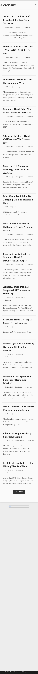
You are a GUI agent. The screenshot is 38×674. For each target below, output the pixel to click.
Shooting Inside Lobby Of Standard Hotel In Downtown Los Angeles (17, 257)
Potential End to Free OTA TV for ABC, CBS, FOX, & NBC (18, 50)
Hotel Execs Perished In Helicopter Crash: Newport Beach (18, 227)
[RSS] (22, 663)
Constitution (18, 387)
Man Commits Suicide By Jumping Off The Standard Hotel (18, 199)
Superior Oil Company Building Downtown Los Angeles (16, 169)
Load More (19, 491)
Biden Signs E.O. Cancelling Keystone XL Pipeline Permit (18, 347)
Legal (16, 414)
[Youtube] (16, 663)
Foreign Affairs (19, 440)
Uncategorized (19, 87)
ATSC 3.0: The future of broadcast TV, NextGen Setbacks (16, 20)
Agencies (17, 27)
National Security (20, 297)
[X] (10, 663)
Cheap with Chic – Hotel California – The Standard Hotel (17, 139)
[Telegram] (28, 663)
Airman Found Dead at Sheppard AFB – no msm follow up (17, 290)
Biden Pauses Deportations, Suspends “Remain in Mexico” (18, 380)
